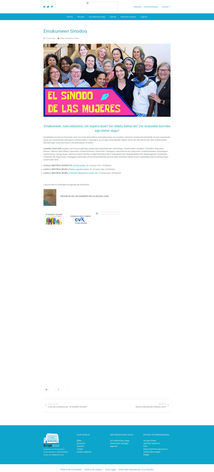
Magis (146, 454)
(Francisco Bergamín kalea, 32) (83, 173)
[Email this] (46, 390)
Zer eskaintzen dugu (120, 440)
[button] (166, 6)
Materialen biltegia (119, 443)
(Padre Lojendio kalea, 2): (80, 169)
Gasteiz (80, 446)
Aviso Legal (110, 469)
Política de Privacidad (70, 469)
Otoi (145, 446)
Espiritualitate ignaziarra (155, 449)
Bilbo (62, 38)
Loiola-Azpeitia (84, 451)
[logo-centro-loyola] (102, 7)
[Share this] (52, 390)
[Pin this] (71, 390)
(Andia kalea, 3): (80, 165)
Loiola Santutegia (151, 451)
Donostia (69, 38)
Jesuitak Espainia (151, 443)
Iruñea (76, 38)
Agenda (113, 446)
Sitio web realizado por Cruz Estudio (136, 469)
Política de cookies (93, 469)
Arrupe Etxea (149, 440)
